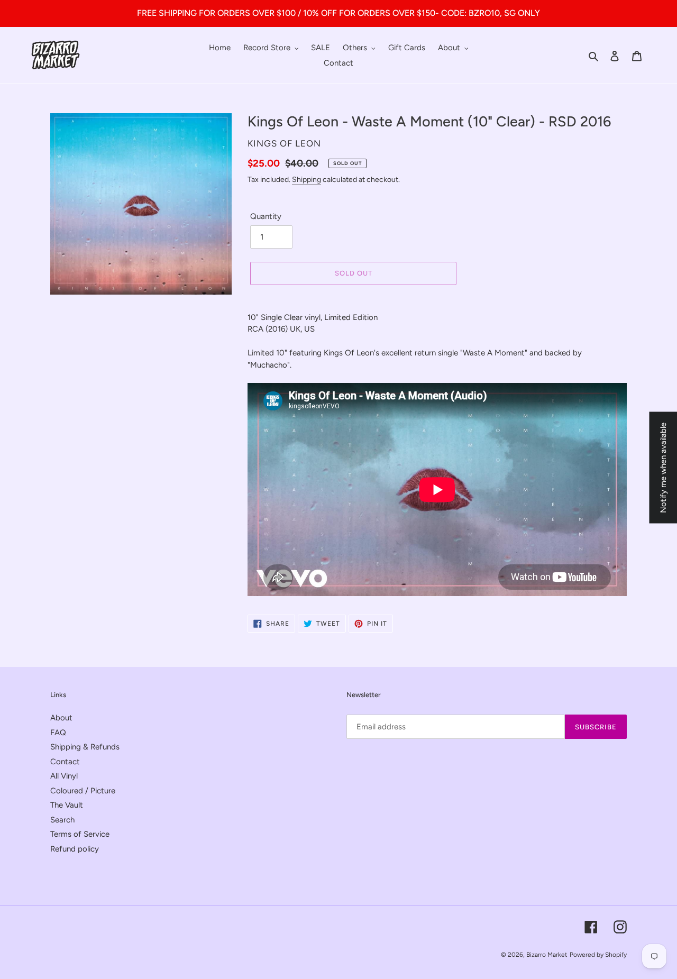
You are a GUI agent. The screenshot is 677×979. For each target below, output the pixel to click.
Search (62, 820)
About (61, 717)
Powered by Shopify (598, 954)
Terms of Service (79, 834)
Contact (65, 761)
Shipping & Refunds (85, 747)
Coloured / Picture (82, 790)
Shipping (306, 179)
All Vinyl (64, 776)
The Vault (66, 805)
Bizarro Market (547, 954)
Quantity (265, 216)
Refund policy (74, 849)
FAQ (58, 732)
